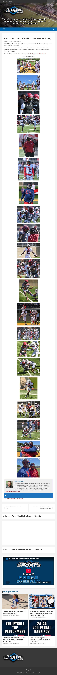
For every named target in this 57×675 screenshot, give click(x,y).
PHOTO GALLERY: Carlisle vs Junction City (15, 507)
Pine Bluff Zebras (18, 498)
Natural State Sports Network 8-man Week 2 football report (42, 507)
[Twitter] (6, 495)
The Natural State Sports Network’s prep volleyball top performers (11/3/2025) (14, 639)
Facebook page (32, 54)
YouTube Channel (41, 54)
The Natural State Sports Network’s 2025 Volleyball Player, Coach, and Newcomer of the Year (41, 613)
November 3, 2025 (7, 643)
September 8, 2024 (8, 41)
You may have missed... (11, 592)
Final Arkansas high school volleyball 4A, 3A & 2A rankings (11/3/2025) (40, 639)
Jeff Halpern (16, 615)
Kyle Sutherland (17, 41)
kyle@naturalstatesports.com (13, 491)
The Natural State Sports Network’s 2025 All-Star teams (14, 612)
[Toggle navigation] (4, 29)
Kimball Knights (10, 498)
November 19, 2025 (7, 615)
